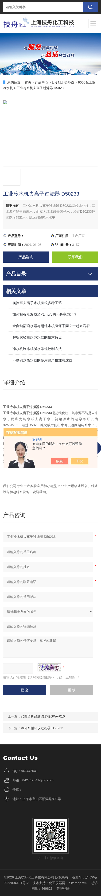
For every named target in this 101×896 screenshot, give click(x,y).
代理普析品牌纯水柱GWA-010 (43, 716)
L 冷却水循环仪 (63, 82)
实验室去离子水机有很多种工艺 (37, 303)
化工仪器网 (57, 883)
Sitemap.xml (78, 883)
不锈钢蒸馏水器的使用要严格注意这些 (42, 360)
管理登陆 (63, 888)
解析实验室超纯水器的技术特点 (37, 337)
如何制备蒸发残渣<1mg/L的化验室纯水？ (44, 314)
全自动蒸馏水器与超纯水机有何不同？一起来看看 (51, 326)
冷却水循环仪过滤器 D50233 (42, 728)
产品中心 (41, 82)
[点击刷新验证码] (49, 667)
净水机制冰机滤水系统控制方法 (37, 349)
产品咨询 (25, 257)
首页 (28, 82)
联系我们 (75, 257)
